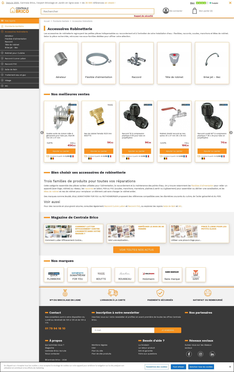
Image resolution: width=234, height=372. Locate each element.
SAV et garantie (145, 351)
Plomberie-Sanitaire (14, 26)
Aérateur (9, 36)
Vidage (6, 80)
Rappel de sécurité (143, 16)
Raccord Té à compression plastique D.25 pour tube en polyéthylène (133, 136)
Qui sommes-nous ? (54, 345)
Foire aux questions (147, 354)
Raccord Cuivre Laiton (14, 58)
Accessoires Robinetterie (14, 31)
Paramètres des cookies (156, 367)
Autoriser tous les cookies (201, 367)
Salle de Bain (9, 69)
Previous (42, 133)
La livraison (143, 345)
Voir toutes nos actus (136, 249)
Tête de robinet (12, 44)
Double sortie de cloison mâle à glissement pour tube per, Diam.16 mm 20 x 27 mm (60, 136)
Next (231, 133)
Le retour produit (146, 348)
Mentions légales (99, 345)
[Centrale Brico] (19, 10)
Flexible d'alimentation (15, 39)
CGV (94, 348)
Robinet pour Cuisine (13, 52)
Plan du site (97, 351)
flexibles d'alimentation (202, 185)
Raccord (9, 42)
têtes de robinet (51, 191)
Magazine (49, 348)
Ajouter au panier (61, 151)
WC (5, 85)
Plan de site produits (101, 354)
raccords (89, 188)
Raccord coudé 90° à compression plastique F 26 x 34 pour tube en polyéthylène (212, 136)
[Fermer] (230, 366)
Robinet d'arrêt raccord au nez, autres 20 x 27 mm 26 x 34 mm (173, 135)
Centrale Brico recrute (55, 351)
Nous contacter (52, 354)
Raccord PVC (9, 63)
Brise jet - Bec (11, 47)
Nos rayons (10, 21)
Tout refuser (178, 367)
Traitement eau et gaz (14, 74)
